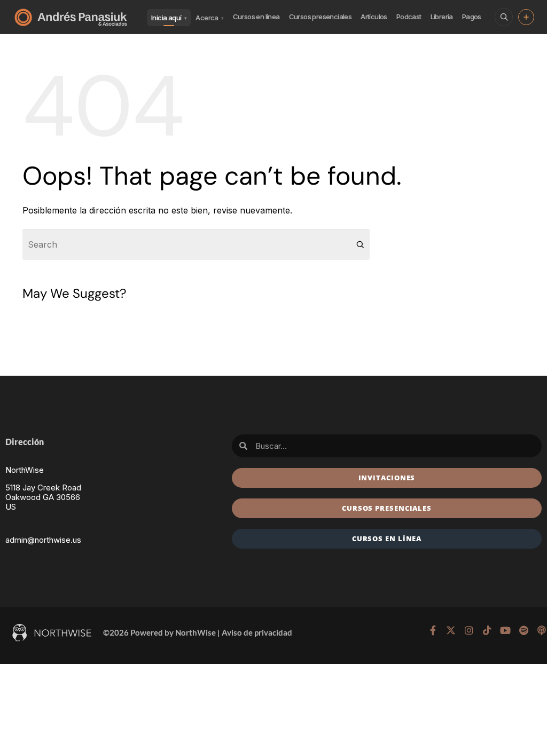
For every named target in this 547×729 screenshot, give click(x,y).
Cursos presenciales (320, 16)
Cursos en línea (256, 16)
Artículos (374, 16)
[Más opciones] (526, 17)
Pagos (471, 16)
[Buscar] (504, 17)
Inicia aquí (168, 17)
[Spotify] (523, 630)
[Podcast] (541, 630)
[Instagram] (469, 630)
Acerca (209, 17)
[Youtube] (505, 630)
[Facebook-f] (432, 630)
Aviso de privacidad (257, 632)
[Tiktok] (487, 630)
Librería (442, 16)
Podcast (408, 16)
